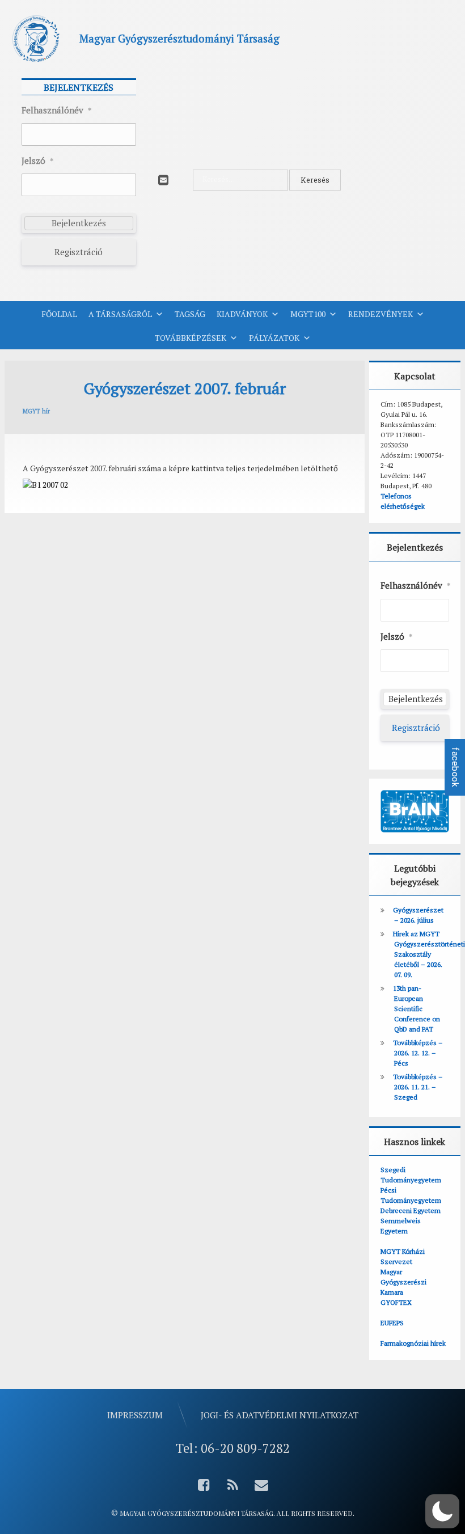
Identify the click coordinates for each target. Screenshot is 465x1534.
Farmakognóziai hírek (413, 1343)
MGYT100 (307, 314)
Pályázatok (274, 337)
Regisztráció (78, 251)
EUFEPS (392, 1323)
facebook (455, 767)
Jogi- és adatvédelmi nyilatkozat (279, 1415)
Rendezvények (380, 314)
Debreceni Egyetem (411, 1210)
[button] (442, 1511)
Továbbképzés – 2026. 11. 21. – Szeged (418, 1086)
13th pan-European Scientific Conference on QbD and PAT (416, 1008)
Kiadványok (242, 314)
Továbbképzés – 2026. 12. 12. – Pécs (418, 1052)
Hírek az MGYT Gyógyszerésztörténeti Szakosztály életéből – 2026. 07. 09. (429, 954)
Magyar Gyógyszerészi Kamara (403, 1281)
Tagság (190, 314)
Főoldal (59, 314)
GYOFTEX (396, 1302)
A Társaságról (120, 314)
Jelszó (38, 160)
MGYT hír (36, 411)
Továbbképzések (190, 337)
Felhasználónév (57, 110)
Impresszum (135, 1415)
